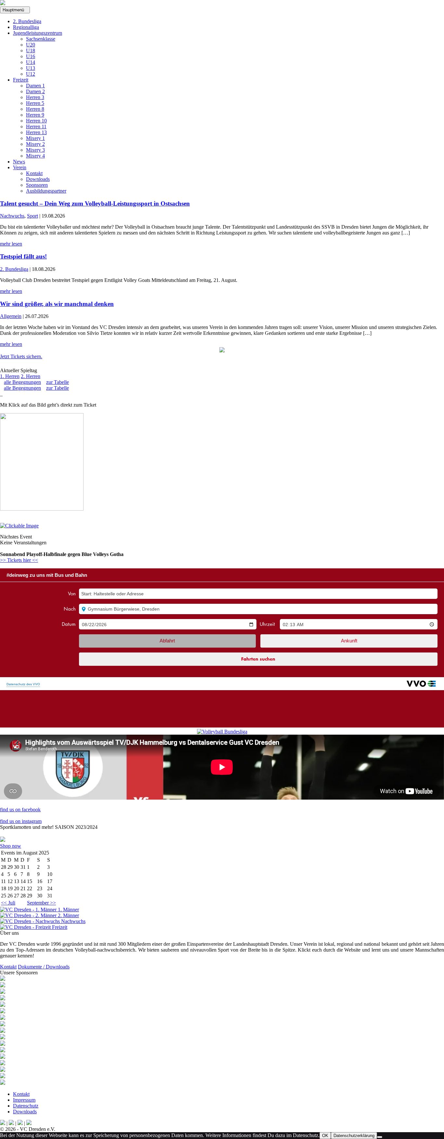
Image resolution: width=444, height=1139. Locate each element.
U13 (30, 68)
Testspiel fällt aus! (23, 256)
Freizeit (20, 79)
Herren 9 (35, 115)
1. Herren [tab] (10, 376)
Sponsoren (37, 185)
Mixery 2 (35, 144)
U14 (30, 62)
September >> (41, 902)
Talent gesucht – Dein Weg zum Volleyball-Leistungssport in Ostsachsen (95, 203)
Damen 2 (35, 91)
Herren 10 (36, 120)
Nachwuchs (12, 216)
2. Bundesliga (27, 21)
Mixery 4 (35, 155)
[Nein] (379, 1137)
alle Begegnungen (22, 382)
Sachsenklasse (40, 39)
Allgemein (10, 316)
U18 (30, 50)
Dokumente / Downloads (44, 966)
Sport (32, 216)
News (19, 161)
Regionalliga (26, 27)
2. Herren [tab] (30, 376)
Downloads (38, 179)
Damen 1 (35, 85)
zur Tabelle (57, 382)
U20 (30, 44)
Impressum (24, 1100)
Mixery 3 (35, 150)
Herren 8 (35, 109)
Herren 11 (36, 126)
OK (325, 1135)
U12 (30, 74)
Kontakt (34, 173)
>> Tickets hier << (19, 560)
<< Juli (8, 902)
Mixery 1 (35, 138)
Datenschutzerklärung (353, 1135)
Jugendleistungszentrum (37, 33)
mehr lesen (11, 244)
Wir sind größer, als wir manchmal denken (57, 303)
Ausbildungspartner (46, 191)
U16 (30, 56)
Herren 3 (35, 97)
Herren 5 (35, 103)
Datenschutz (25, 1105)
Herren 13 (36, 132)
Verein (19, 167)
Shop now (10, 846)
